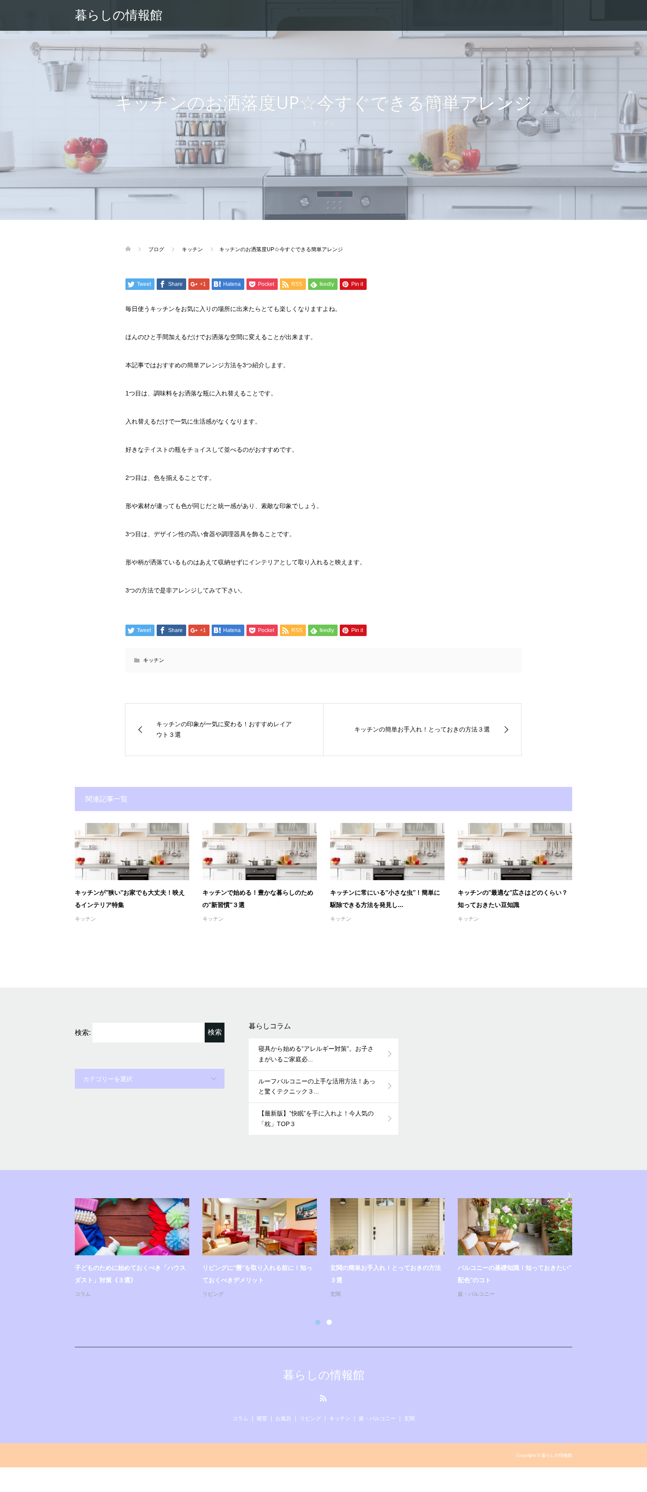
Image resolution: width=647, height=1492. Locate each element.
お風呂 (283, 1418)
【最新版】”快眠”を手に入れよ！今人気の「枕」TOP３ (316, 1118)
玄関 (335, 1294)
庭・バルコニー (476, 1294)
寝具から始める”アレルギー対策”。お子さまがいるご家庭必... (316, 1054)
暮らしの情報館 (118, 15)
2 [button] (329, 1322)
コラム (83, 1294)
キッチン (323, 122)
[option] (330, 1248)
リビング (213, 1294)
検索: (83, 1032)
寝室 (262, 1418)
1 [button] (317, 1322)
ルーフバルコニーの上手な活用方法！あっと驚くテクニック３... (316, 1086)
